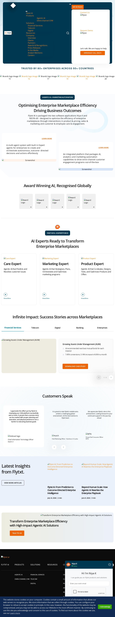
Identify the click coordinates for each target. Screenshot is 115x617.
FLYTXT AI (5, 564)
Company (30, 35)
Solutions (30, 23)
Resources (30, 33)
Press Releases (34, 48)
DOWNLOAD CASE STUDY (75, 366)
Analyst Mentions (35, 53)
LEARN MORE (47, 138)
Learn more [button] (15, 613)
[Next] (111, 377)
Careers (31, 55)
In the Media (33, 50)
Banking (79, 327)
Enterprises (102, 327)
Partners (31, 43)
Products (30, 15)
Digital (30, 30)
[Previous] (98, 377)
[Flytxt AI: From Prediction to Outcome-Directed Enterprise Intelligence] (63, 472)
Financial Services (35, 25)
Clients (31, 40)
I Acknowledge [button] (105, 607)
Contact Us (85, 12)
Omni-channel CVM (45, 20)
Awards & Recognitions (37, 45)
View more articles (13, 483)
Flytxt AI (29, 13)
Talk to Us (17, 533)
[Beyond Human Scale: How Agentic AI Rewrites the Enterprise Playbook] (98, 472)
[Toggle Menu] (26, 11)
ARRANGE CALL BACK (92, 53)
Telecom (31, 28)
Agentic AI (41, 18)
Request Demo (86, 30)
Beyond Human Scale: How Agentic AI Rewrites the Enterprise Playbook (95, 490)
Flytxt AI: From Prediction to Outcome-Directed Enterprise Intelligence (62, 490)
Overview (32, 38)
